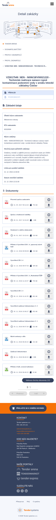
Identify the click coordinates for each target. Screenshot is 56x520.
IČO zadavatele (10, 125)
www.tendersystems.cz (24, 429)
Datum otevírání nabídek (13, 178)
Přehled (10, 92)
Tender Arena (11, 44)
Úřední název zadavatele (13, 115)
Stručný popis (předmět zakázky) (16, 149)
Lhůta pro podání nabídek (14, 168)
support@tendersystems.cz (26, 431)
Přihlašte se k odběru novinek (28, 408)
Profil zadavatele (13, 60)
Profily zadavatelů (13, 55)
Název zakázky (9, 137)
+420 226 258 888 (23, 433)
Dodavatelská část (13, 49)
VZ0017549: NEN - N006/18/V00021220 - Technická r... (25, 66)
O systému (36, 501)
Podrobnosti (12, 97)
